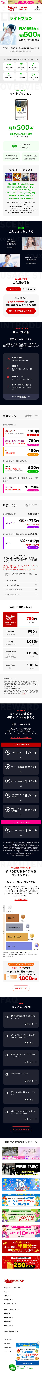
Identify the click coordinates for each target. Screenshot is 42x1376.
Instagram (8, 1339)
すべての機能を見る (19, 397)
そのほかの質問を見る (21, 1129)
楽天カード (8, 1321)
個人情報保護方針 (10, 1304)
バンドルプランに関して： (13, 590)
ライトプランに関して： (13, 585)
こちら (24, 694)
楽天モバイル (8, 1317)
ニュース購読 (8, 1351)
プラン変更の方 (28, 289)
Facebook (7, 1347)
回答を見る (29, 1024)
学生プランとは (21, 988)
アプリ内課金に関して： (13, 594)
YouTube (7, 1343)
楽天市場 (7, 1313)
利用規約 (7, 1296)
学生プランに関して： (12, 580)
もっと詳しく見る (21, 900)
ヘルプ (6, 1292)
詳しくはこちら (33, 59)
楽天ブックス (8, 1325)
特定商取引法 (8, 1300)
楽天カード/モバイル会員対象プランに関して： (18, 575)
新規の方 (13, 289)
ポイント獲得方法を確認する (21, 738)
